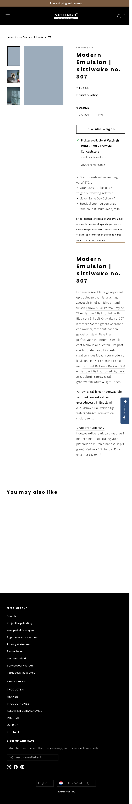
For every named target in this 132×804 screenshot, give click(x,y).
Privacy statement (19, 644)
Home (10, 37)
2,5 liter (84, 115)
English (42, 783)
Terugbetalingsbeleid (21, 672)
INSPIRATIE (14, 718)
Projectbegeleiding (19, 623)
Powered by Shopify (66, 791)
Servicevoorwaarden (20, 665)
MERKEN (12, 696)
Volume (83, 108)
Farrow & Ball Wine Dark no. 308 (103, 366)
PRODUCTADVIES (18, 703)
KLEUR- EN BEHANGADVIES (24, 711)
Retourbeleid (15, 651)
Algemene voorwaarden (22, 637)
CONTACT (13, 732)
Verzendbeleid (16, 658)
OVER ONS (13, 725)
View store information (93, 165)
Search (11, 616)
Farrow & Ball (85, 47)
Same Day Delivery (101, 198)
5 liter (99, 115)
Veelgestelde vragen (20, 630)
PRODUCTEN (15, 689)
